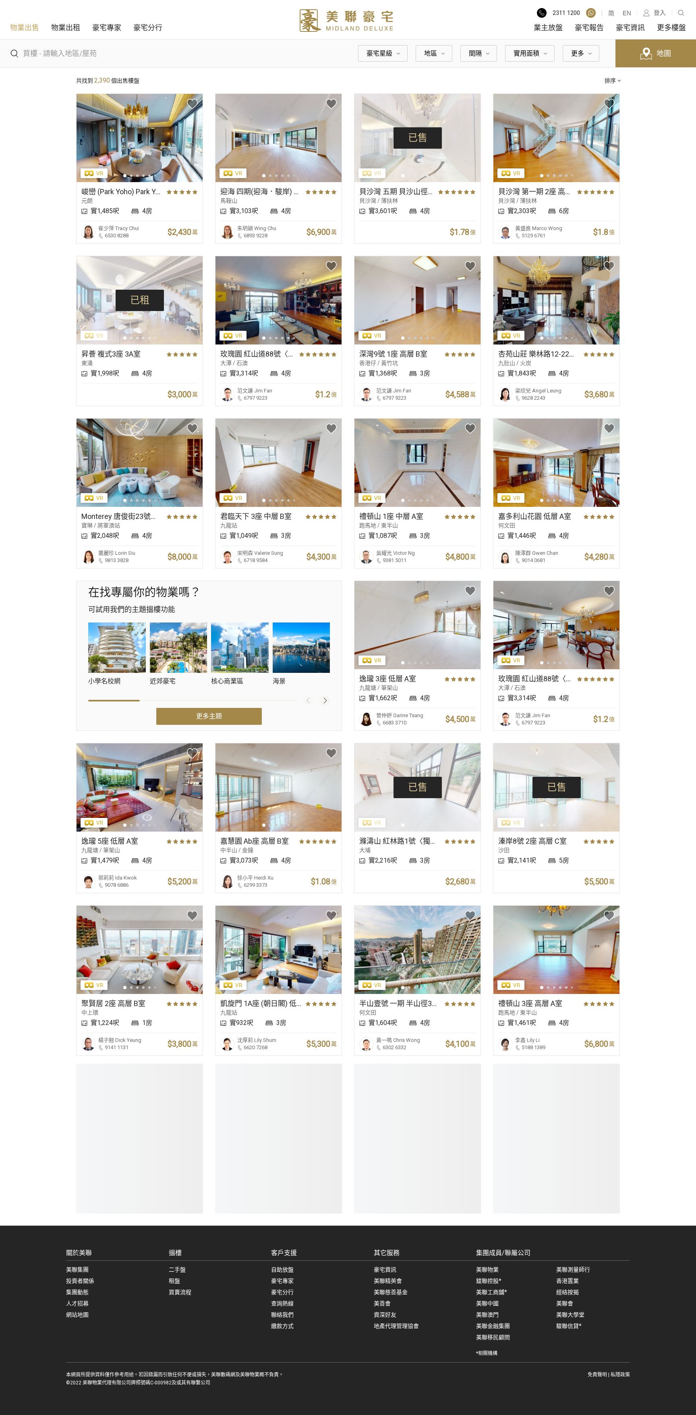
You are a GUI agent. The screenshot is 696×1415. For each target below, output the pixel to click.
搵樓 (175, 1253)
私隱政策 (620, 1375)
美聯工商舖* (491, 1292)
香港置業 (567, 1281)
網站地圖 (77, 1314)
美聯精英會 (388, 1281)
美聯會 (564, 1303)
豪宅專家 (106, 27)
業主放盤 (548, 27)
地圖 (664, 53)
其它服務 (387, 1253)
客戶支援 (284, 1253)
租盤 (174, 1281)
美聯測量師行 (573, 1269)
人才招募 (77, 1303)
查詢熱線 (282, 1303)
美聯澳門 (487, 1314)
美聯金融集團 (493, 1326)
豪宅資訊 (630, 27)
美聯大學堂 (570, 1314)
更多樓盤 (671, 27)
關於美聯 (79, 1253)
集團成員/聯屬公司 (503, 1253)
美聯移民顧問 (493, 1337)
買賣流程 (180, 1292)
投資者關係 (80, 1281)
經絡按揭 (567, 1292)
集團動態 (77, 1292)
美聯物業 (487, 1269)
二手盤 (177, 1269)
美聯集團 (77, 1269)
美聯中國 (487, 1303)
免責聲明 (597, 1375)
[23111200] (591, 13)
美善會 (382, 1303)
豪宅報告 (589, 27)
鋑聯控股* (488, 1281)
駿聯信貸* (569, 1326)
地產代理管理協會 (396, 1326)
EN (627, 13)
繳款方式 (282, 1326)
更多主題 (209, 716)
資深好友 (385, 1314)
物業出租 (65, 27)
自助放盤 (282, 1269)
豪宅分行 (147, 27)
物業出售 (24, 27)
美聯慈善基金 (391, 1292)
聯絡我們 (282, 1314)
